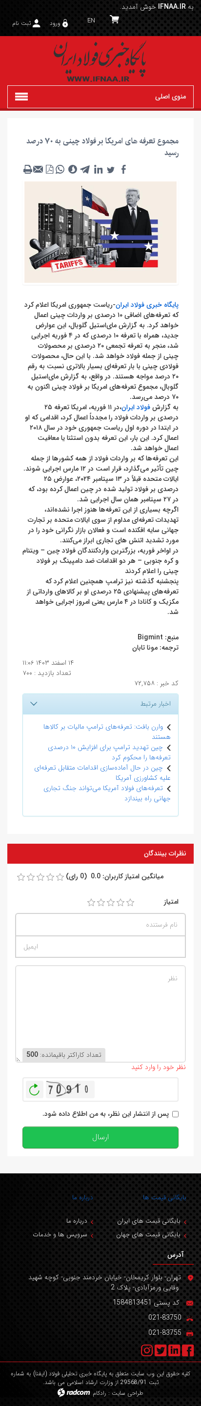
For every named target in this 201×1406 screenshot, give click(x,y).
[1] (91, 902)
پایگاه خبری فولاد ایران (147, 304)
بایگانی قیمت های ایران (149, 1221)
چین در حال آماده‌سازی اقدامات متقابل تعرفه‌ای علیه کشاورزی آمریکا (102, 772)
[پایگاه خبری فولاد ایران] (100, 60)
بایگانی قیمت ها (164, 1197)
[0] (21, 877)
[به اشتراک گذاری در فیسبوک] (123, 169)
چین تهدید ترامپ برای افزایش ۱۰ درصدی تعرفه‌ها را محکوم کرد (109, 752)
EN (91, 21)
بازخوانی (34, 1087)
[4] (120, 902)
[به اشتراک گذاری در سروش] (72, 169)
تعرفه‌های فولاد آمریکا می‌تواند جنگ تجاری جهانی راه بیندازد (107, 793)
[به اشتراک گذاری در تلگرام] (85, 169)
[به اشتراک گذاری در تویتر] (110, 169)
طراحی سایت (127, 1393)
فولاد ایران (135, 407)
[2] (101, 902)
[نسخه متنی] (27, 169)
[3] (110, 902)
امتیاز (171, 902)
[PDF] (49, 169)
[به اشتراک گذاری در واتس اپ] (60, 169)
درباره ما (82, 1197)
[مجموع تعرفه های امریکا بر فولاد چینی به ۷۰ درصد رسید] (100, 231)
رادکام (99, 1393)
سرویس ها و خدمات (60, 1234)
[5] (130, 902)
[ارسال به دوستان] (38, 169)
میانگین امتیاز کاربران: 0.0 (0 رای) (114, 876)
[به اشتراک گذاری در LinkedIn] (98, 169)
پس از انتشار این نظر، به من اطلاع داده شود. (105, 1114)
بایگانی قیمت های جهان (148, 1234)
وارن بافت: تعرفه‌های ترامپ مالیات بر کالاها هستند (107, 731)
